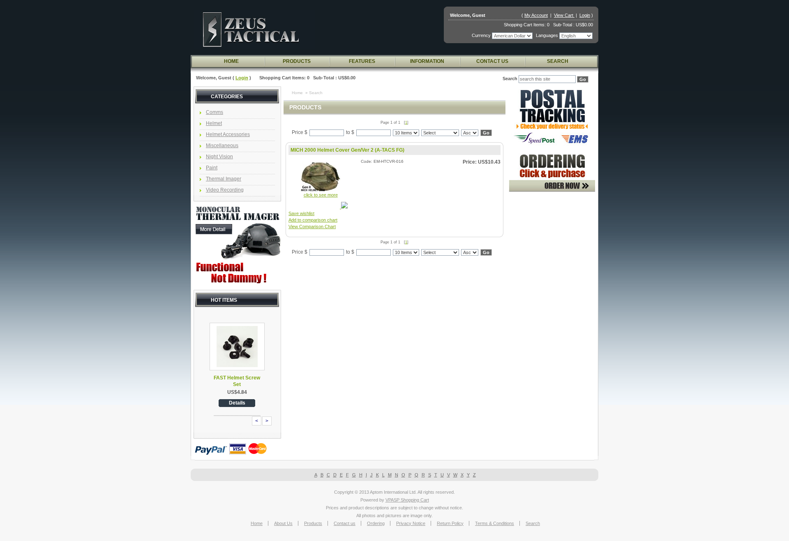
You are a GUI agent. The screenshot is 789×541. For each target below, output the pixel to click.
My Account (536, 15)
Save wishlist (301, 213)
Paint (211, 168)
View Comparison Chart (312, 226)
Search (557, 61)
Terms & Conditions (494, 523)
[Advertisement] (552, 324)
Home (231, 61)
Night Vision (219, 157)
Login (584, 15)
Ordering (376, 523)
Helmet (214, 123)
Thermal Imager (223, 179)
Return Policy (450, 523)
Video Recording (225, 190)
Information (427, 61)
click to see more (321, 194)
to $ (350, 132)
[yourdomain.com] (254, 29)
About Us (283, 523)
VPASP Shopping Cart (407, 499)
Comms (214, 112)
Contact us (492, 61)
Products (297, 61)
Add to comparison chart (312, 219)
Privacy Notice (410, 523)
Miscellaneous (222, 145)
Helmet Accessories (228, 134)
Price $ (299, 132)
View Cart (564, 15)
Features (362, 61)
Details (237, 403)
